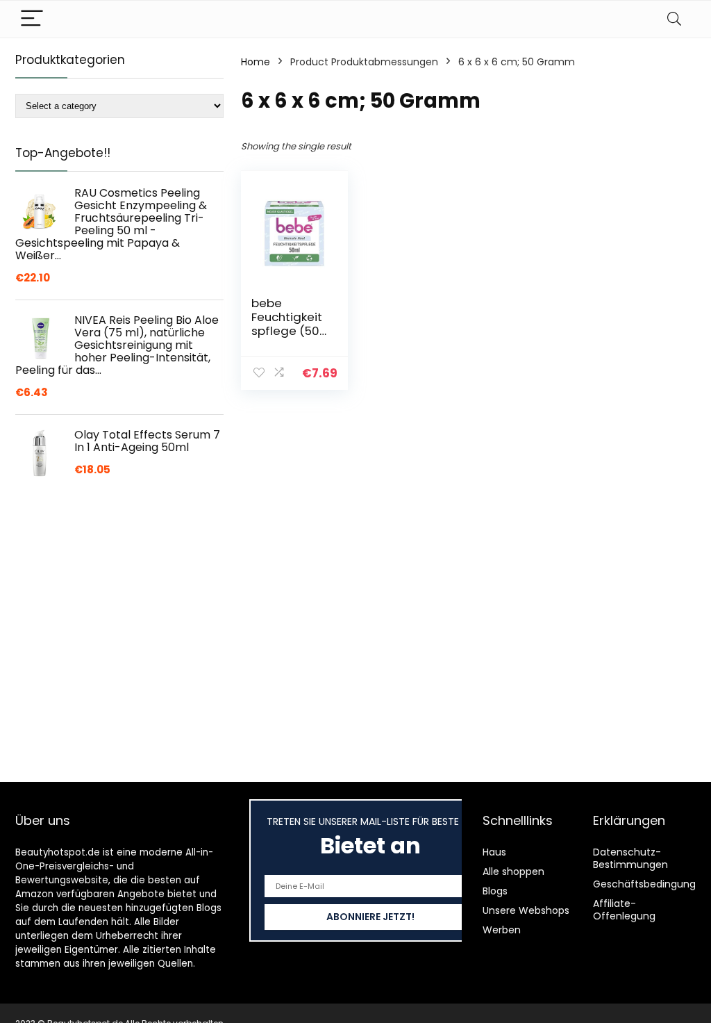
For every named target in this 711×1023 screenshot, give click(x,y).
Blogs (495, 891)
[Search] (674, 19)
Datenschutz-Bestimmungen (630, 858)
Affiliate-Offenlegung (624, 910)
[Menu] (32, 19)
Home (255, 62)
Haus (494, 852)
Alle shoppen (513, 871)
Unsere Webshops (526, 910)
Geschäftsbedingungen (650, 884)
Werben (502, 930)
